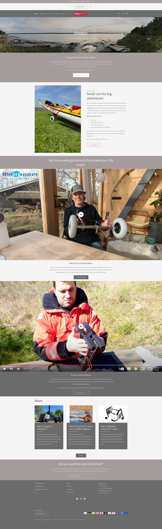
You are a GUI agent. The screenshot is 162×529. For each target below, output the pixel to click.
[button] (119, 13)
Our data (69, 486)
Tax (35, 492)
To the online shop (81, 75)
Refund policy (57, 519)
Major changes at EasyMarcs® (44, 427)
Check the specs (81, 277)
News (68, 483)
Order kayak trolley (40, 483)
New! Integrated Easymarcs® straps (109, 427)
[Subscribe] (94, 476)
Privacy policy (64, 519)
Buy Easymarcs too (81, 393)
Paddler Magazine (98, 388)
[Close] (90, 7)
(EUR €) (80, 6)
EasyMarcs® (40, 519)
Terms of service (72, 519)
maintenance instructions (82, 384)
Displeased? (70, 489)
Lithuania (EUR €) (40, 513)
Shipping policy (81, 519)
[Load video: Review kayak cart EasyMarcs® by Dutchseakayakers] (81, 214)
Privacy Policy (70, 492)
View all (81, 455)
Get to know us (93, 145)
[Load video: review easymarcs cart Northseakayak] (81, 326)
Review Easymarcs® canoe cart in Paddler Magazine (80, 427)
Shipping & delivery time (41, 489)
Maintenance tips (39, 486)
